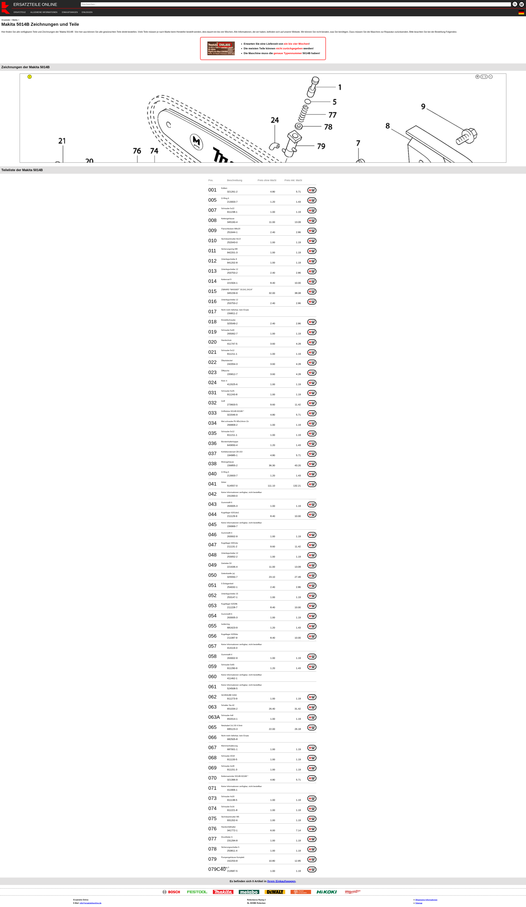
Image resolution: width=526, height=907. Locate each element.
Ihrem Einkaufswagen (281, 881)
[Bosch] (172, 893)
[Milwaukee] (353, 893)
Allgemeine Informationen (426, 900)
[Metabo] (250, 893)
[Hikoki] (327, 893)
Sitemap (418, 903)
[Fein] (302, 893)
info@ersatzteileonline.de (90, 903)
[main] (263, 451)
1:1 (483, 76)
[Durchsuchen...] (515, 4)
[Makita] (224, 893)
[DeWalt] (276, 893)
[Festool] (198, 893)
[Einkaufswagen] (521, 4)
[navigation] (259, 12)
